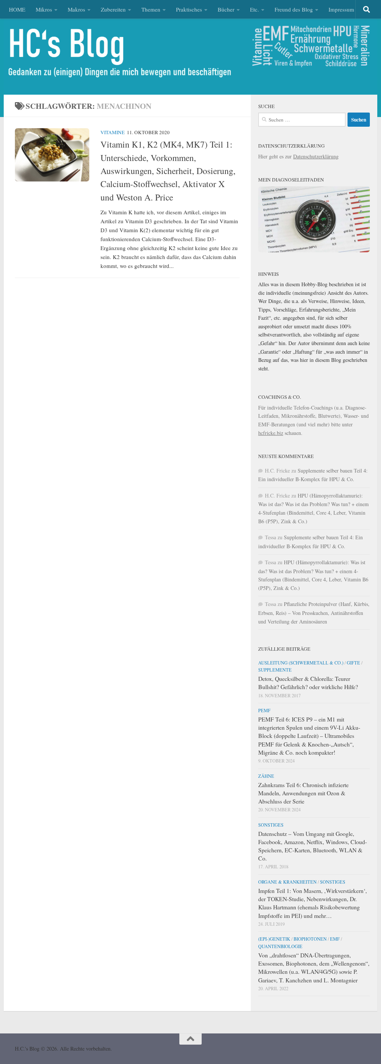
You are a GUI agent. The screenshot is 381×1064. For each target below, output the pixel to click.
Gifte (353, 663)
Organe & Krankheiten (287, 882)
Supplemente (275, 670)
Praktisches (189, 9)
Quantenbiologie (280, 946)
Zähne (266, 776)
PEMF (264, 710)
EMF (335, 939)
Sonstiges (271, 825)
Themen (150, 9)
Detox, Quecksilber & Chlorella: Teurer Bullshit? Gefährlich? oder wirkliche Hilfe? (308, 683)
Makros (76, 9)
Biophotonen (310, 939)
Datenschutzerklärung (316, 156)
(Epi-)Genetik (274, 939)
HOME (17, 9)
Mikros (44, 9)
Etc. (254, 9)
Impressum (341, 9)
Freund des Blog (294, 9)
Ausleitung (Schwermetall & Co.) (300, 663)
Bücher (226, 9)
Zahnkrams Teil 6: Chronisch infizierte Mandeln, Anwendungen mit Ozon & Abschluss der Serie (303, 793)
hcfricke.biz (270, 432)
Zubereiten (113, 9)
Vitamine (112, 132)
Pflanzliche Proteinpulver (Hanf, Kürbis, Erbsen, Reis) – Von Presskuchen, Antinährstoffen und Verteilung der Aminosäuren (313, 612)
